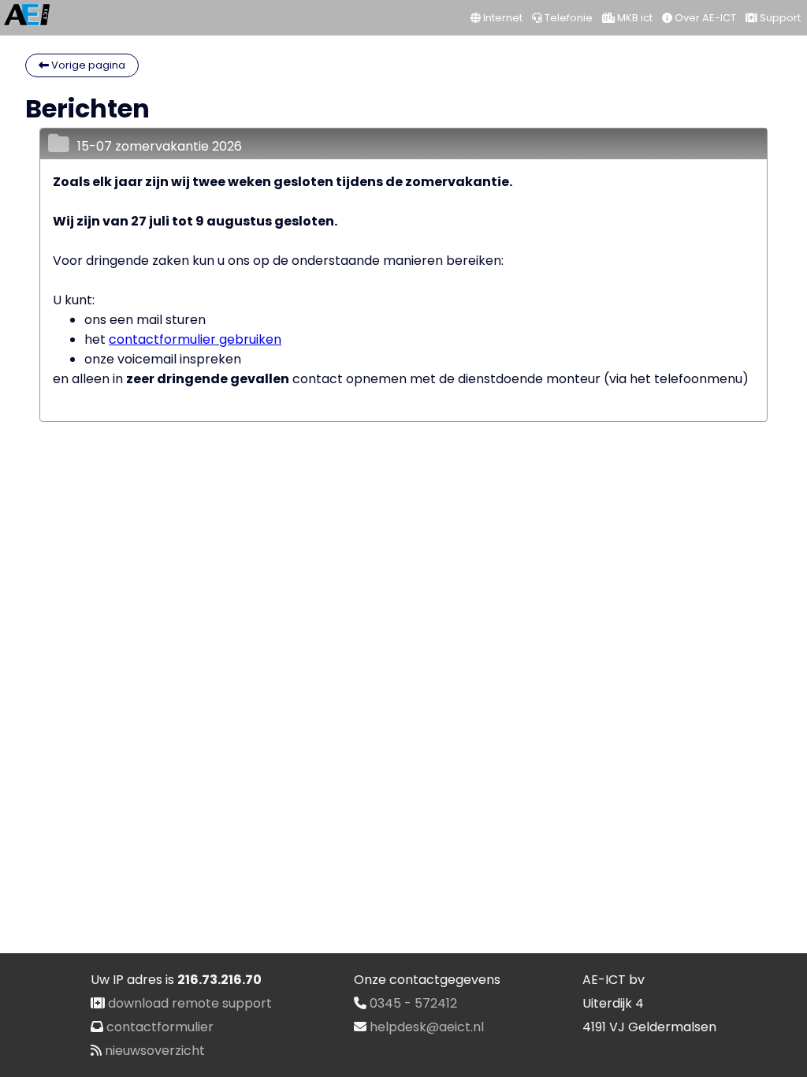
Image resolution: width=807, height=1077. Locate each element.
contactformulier (160, 1027)
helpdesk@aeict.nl (427, 1027)
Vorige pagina (87, 65)
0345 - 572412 (413, 1003)
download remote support (190, 1003)
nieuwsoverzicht (155, 1051)
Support (779, 17)
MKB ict (634, 17)
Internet (502, 17)
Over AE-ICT (704, 17)
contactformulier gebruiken (195, 339)
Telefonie (567, 17)
